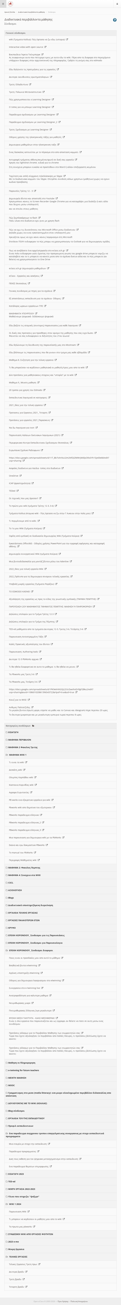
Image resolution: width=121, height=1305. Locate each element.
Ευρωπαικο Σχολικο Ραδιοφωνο (25, 450)
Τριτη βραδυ (16, 1279)
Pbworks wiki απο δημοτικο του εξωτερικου (31, 807)
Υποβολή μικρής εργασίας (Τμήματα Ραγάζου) (32, 584)
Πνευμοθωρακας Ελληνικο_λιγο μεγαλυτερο (31, 1010)
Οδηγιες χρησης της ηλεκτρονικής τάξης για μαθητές (36, 137)
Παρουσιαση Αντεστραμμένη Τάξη (26, 636)
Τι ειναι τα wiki (17, 762)
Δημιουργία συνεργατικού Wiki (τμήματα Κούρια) (34, 554)
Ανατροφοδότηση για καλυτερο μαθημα (29, 995)
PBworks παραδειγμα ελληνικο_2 (25, 822)
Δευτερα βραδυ (17, 1271)
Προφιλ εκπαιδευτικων (20, 1125)
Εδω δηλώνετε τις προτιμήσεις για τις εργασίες (33, 69)
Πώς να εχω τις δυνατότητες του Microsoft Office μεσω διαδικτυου (42, 229)
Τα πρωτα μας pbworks (21, 1226)
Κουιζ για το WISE (18, 699)
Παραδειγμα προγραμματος (23, 1151)
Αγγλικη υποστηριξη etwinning (25, 973)
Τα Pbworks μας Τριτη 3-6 (22, 674)
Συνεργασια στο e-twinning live (25, 988)
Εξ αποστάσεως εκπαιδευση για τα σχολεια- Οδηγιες (35, 298)
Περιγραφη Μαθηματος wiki (23, 860)
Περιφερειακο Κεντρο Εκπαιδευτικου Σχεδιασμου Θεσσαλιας (39, 442)
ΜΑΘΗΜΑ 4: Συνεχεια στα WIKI (24, 875)
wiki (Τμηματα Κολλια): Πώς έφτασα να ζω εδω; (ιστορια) (37, 39)
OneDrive (14, 475)
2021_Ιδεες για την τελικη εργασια (26, 405)
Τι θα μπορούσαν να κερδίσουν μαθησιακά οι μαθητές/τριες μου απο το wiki (47, 367)
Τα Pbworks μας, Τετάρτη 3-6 (24, 681)
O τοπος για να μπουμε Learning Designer (30, 107)
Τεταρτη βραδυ (17, 1286)
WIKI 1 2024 (15, 1204)
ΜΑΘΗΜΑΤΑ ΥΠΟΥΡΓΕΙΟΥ (22, 313)
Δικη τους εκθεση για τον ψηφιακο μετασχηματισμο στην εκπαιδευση (44, 1159)
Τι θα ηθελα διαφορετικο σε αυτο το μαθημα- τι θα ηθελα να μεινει (42, 666)
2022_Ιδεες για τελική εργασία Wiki (26, 569)
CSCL (10, 882)
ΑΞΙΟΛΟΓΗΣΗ (15, 890)
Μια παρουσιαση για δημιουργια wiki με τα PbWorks (35, 837)
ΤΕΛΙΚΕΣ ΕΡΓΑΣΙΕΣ (18, 1256)
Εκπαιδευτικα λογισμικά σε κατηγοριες (28, 397)
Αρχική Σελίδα (9, 12)
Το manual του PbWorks (21, 852)
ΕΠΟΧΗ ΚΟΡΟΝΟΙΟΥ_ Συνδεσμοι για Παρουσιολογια (35, 942)
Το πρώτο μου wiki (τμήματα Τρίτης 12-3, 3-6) (32, 505)
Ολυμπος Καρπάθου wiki (21, 777)
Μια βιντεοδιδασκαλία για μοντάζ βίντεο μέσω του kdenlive (39, 561)
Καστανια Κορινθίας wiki (22, 784)
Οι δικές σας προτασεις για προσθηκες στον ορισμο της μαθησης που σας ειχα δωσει (51, 333)
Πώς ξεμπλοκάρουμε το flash (23, 217)
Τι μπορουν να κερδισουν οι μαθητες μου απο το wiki (36, 1219)
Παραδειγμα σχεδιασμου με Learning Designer (32, 114)
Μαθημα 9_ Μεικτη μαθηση (23, 382)
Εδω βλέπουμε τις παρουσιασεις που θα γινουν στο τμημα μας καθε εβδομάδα (48, 352)
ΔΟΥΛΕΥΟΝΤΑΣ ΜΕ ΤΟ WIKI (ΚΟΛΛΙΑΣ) (27, 1103)
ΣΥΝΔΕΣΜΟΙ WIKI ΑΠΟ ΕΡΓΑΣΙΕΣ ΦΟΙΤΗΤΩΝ (30, 1234)
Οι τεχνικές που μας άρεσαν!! (24, 498)
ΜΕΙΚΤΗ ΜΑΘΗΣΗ (17, 1077)
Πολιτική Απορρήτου (79, 1301)
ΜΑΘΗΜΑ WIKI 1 (17, 754)
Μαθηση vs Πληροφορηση (21, 1062)
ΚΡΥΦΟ (12, 927)
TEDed (13, 490)
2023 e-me (13, 1241)
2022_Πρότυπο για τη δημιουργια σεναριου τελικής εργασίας (39, 576)
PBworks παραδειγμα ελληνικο (24, 815)
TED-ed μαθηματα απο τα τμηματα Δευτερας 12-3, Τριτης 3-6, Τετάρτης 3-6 (46, 629)
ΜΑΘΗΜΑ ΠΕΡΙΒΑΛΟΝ (19, 739)
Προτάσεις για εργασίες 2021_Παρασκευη (30, 420)
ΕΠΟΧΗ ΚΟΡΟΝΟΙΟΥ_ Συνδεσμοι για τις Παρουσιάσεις (36, 935)
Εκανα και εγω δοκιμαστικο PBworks (27, 845)
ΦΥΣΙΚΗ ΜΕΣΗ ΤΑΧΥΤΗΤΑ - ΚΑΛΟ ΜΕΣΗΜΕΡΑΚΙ (32, 1018)
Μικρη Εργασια (16, 1249)
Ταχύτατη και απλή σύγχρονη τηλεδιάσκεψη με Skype (36, 176)
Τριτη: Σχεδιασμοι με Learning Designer (29, 129)
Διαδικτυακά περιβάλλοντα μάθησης (31, 12)
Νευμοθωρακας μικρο (20, 1003)
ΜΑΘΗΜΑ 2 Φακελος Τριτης (22, 747)
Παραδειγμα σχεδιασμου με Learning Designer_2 (33, 122)
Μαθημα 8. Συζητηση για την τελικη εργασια (32, 360)
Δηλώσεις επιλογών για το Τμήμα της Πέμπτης (32, 621)
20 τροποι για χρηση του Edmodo (26, 390)
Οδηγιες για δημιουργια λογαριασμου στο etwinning (35, 980)
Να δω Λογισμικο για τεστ (22, 427)
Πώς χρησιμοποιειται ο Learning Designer (30, 99)
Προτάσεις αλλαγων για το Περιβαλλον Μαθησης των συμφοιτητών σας (45, 1033)
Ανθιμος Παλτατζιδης (20, 707)
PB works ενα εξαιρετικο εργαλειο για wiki (30, 800)
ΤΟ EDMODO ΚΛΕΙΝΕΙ (20, 591)
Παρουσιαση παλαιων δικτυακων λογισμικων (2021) (35, 435)
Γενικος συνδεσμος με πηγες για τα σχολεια (31, 291)
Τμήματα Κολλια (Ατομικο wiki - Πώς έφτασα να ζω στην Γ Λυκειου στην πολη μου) (50, 513)
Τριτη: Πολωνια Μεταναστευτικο (25, 92)
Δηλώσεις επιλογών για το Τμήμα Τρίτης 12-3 (32, 614)
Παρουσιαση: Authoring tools (24, 651)
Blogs (11, 897)
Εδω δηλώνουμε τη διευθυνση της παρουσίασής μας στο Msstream (43, 345)
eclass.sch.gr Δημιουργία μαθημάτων (28, 268)
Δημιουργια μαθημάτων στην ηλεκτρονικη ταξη (33, 144)
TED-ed (11, 1181)
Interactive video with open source (26, 47)
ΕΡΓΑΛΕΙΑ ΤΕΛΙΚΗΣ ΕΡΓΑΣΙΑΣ (23, 912)
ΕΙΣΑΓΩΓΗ (13, 732)
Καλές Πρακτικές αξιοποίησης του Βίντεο (30, 644)
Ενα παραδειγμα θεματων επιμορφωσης (29, 1166)
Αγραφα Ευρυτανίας (19, 792)
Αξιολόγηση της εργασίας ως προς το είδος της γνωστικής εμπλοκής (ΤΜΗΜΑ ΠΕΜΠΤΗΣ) (53, 599)
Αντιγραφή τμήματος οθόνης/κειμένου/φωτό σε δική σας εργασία (42, 159)
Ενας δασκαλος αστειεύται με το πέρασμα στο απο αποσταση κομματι (44, 152)
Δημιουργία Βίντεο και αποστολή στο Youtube (32, 198)
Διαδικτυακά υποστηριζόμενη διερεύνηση (30, 905)
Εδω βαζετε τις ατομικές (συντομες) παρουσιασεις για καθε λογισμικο (44, 325)
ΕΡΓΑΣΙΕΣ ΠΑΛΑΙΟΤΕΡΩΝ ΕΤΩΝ (24, 920)
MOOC (11, 1085)
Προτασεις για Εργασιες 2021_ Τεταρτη (29, 412)
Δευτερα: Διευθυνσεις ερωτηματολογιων (29, 77)
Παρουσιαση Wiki (18, 1211)
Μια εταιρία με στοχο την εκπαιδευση (28, 1143)
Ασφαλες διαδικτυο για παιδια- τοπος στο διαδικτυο (35, 468)
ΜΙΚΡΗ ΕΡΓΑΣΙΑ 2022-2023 (21, 1189)
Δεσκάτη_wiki (16, 769)
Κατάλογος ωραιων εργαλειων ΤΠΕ (26, 306)
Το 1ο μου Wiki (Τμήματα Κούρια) (26, 528)
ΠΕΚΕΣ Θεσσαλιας (18, 283)
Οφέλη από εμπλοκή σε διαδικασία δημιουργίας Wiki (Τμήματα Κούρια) (44, 536)
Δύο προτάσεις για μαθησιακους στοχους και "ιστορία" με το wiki (42, 375)
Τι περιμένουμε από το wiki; (23, 520)
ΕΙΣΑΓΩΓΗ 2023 (16, 1174)
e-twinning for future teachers (23, 1070)
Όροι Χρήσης (63, 1301)
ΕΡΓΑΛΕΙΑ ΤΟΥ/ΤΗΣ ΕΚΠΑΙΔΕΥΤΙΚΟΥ (26, 1118)
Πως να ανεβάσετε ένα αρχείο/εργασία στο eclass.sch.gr (37, 250)
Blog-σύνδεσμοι (16, 1110)
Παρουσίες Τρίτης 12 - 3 (21, 191)
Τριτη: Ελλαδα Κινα (19, 84)
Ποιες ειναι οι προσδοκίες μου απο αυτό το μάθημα (35, 957)
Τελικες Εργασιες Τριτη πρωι (23, 1264)
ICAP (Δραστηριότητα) (20, 483)
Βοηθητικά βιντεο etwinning (23, 965)
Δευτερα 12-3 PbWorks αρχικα (24, 659)
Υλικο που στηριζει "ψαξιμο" (23, 1196)
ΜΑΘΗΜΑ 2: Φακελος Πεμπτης (24, 867)
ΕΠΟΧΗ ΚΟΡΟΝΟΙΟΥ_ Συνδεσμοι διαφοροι (31, 950)
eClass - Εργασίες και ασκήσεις (25, 275)
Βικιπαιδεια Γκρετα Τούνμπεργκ (25, 54)
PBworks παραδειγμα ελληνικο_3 (25, 830)
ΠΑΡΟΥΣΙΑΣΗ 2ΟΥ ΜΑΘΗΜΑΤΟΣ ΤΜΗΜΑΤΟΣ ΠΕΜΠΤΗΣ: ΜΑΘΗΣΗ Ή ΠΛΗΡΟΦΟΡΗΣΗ (51, 606)
